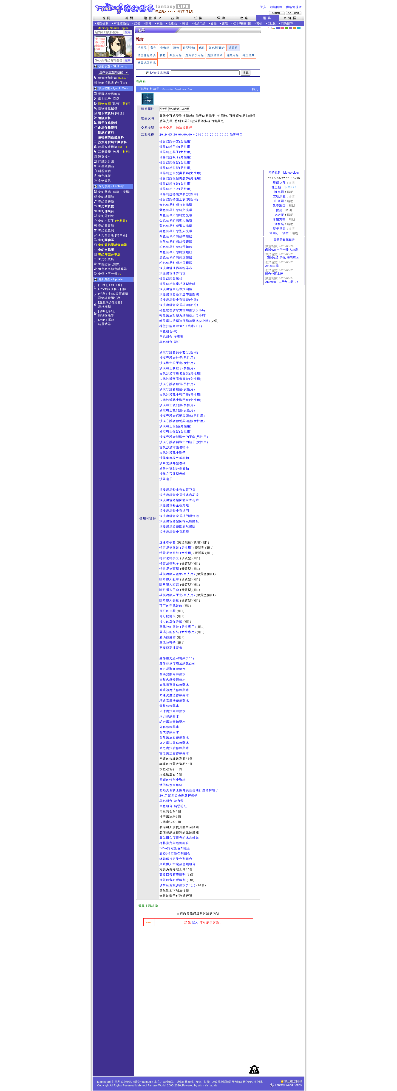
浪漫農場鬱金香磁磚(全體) (178, 299)
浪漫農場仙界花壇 (172, 273)
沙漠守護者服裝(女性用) (177, 389)
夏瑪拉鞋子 (167, 642)
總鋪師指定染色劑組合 (175, 859)
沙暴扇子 (166, 479)
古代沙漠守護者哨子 (174, 447)
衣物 (160, 23)
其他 (259, 23)
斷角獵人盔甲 (169, 579)
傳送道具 (248, 55)
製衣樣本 (104, 156)
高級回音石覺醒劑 (172, 874)
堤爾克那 (279, 182)
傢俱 (202, 47)
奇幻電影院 (106, 216)
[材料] (126, 151)
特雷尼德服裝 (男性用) (176, 547)
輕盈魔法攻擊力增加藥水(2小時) (183, 315)
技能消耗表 (106, 82)
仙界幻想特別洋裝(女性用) (178, 194)
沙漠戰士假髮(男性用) (175, 426)
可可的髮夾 (167, 616)
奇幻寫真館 (106, 206)
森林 (286, 28)
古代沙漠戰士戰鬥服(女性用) (180, 400)
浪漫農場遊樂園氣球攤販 (177, 526)
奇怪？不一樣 (107, 273)
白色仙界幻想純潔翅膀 (175, 252)
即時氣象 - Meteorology (284, 172)
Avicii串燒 (272, 265)
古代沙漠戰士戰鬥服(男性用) (180, 394)
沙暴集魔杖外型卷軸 (174, 458)
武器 (137, 23)
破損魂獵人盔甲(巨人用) (177, 574)
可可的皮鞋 (167, 611)
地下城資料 (106, 113)
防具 (148, 23)
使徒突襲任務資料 (111, 137)
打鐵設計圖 (106, 161)
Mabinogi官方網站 (293, 13)
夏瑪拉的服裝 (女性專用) (177, 632)
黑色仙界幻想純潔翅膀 (175, 257)
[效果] (116, 151)
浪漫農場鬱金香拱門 (174, 510)
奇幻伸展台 (106, 211)
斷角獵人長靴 (169, 600)
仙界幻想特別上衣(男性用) (178, 199)
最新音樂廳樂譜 (284, 239)
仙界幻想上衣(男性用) (175, 189)
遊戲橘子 (277, 13)
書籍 (225, 23)
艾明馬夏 (279, 196)
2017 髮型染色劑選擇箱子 (178, 795)
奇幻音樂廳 (106, 201)
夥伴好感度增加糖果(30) (177, 663)
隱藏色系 (301, 26)
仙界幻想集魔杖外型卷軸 (177, 284)
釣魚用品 (176, 55)
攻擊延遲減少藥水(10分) (177, 885)
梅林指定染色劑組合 (174, 843)
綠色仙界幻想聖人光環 (175, 231)
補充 (255, 89)
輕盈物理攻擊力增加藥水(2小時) (183, 310)
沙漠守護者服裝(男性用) (177, 384)
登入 (263, 7)
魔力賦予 (104, 98)
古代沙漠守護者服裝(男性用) (180, 373)
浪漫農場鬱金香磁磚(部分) (178, 305)
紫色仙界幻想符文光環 (175, 210)
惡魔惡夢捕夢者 (170, 648)
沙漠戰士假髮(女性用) (175, 431)
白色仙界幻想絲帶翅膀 (175, 236)
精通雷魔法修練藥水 (174, 700)
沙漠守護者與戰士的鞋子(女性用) (183, 442)
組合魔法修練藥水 (172, 721)
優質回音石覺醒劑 (172, 880)
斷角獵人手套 (169, 589)
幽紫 (290, 28)
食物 (214, 23)
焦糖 (294, 28)
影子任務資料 (107, 123)
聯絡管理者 (294, 7)
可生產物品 (121, 23)
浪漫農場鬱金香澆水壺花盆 (179, 495)
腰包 (163, 55)
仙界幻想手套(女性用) (175, 141)
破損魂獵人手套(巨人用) (177, 595)
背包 (153, 47)
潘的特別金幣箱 (170, 785)
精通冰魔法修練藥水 (174, 690)
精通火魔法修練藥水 (174, 695)
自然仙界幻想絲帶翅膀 (175, 241)
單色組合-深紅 (169, 342)
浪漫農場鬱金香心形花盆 (177, 489)
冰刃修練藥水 (169, 716)
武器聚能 (104, 151)
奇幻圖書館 (106, 225)
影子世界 (279, 228)
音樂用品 (233, 55)
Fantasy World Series (288, 1085)
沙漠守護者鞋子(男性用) (177, 357)
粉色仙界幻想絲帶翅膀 (175, 247)
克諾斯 (279, 215)
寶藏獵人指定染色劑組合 (177, 864)
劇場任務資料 (107, 127)
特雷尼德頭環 (169, 568)
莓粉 (282, 28)
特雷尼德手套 (169, 558)
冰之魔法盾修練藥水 (174, 748)
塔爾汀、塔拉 (279, 233)
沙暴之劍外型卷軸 (172, 463)
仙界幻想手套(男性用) (175, 146)
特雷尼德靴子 (169, 563)
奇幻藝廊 (104, 192)
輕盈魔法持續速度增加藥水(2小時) (184, 320)
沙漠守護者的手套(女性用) (178, 352)
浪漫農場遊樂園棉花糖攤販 (179, 521)
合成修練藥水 (169, 732)
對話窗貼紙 (215, 55)
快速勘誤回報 (293, 1081)
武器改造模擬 (107, 147)
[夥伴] (126, 103)
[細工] (122, 147)
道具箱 (233, 47)
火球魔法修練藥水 (172, 711)
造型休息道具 (147, 55)
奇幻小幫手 (106, 220)
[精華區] (121, 235)
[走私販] (121, 220)
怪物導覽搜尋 (107, 108)
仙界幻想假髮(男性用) (175, 167)
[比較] (116, 103)
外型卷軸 (189, 47)
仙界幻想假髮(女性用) (175, 162)
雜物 (176, 47)
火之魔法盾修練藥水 (174, 742)
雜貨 (185, 23)
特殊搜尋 (287, 23)
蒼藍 (299, 28)
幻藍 (278, 28)
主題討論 (104, 264)
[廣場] (126, 192)
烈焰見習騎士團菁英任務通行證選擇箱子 (189, 790)
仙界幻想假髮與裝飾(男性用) (180, 178)
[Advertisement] (198, 964)
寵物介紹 (104, 103)
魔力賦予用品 (194, 55)
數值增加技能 (107, 78)
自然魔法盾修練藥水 (174, 737)
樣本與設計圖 (242, 23)
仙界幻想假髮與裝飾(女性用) (180, 173)
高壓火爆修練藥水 (172, 679)
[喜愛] (116, 98)
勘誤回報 (276, 7)
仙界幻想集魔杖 (170, 278)
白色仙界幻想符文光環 (175, 215)
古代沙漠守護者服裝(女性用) (180, 378)
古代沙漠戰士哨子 (172, 452)
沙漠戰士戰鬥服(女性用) (177, 410)
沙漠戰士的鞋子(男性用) (177, 368)
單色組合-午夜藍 (171, 336)
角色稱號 (104, 176)
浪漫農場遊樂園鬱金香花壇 (179, 500)
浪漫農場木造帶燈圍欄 (175, 289)
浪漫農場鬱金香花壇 (174, 531)
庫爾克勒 (279, 219)
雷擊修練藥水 (169, 706)
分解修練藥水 (169, 727)
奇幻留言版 (106, 235)
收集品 (172, 23)
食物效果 (104, 180)
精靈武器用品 (147, 62)
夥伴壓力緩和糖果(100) (176, 658)
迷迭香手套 (167, 542)
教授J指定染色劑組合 (174, 853)
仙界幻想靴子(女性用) (175, 152)
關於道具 (103, 23)
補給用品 (199, 23)
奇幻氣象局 (106, 230)
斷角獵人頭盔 (169, 584)
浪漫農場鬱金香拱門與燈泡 (179, 516)
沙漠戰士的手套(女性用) (177, 363)
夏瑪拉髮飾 (167, 637)
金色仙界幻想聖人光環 (175, 220)
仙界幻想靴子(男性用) (175, 157)
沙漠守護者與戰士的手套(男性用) (183, 437)
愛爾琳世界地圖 (109, 94)
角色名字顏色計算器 (112, 269)
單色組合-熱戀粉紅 (173, 806)
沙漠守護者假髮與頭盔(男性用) (182, 415)
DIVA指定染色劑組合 (174, 848)
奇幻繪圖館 (106, 196)
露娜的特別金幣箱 (172, 779)
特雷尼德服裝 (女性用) (176, 553)
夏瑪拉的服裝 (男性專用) (177, 626)
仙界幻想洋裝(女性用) (175, 183)
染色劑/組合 (217, 47)
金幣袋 (165, 47)
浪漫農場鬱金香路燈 (174, 505)
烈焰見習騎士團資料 (112, 142)
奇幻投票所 (106, 259)
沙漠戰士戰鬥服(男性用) (177, 405)
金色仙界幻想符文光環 (175, 204)
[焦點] (116, 264)
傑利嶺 (279, 224)
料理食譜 (104, 171)
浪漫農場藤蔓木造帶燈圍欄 (179, 294)
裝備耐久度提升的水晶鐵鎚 (179, 837)
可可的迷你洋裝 (170, 621)
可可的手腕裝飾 (170, 605)
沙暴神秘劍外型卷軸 (174, 468)
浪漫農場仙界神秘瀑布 (175, 268)
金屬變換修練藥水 (172, 674)
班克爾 (279, 192)
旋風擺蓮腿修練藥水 (174, 684)
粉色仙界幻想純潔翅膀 (175, 262)
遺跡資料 (104, 118)
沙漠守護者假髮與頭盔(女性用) (182, 421)
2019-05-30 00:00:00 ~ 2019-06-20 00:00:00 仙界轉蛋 (201, 134)
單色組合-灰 (168, 331)
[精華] (116, 192)
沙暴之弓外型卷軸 (172, 473)
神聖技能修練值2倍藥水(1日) (180, 326)
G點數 (272, 23)
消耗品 (142, 47)
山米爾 (279, 201)
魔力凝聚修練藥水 (172, 669)
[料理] (119, 113)
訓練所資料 (106, 132)
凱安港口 (279, 205)
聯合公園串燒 (274, 273)
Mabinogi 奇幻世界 (145, 8)
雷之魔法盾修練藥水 (174, 753)
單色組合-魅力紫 (171, 800)
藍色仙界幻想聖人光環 (175, 226)
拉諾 (279, 210)
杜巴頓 (276, 187)
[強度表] (121, 82)
